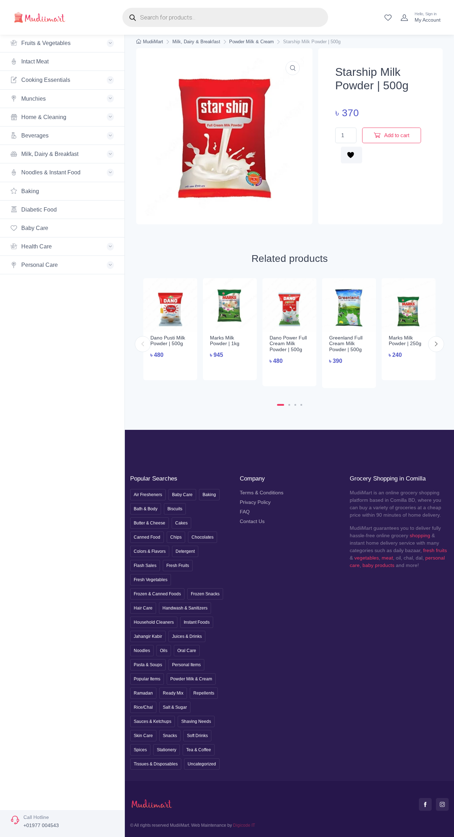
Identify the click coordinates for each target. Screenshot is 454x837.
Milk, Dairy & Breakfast (196, 41)
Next (436, 344)
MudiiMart (153, 41)
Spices (140, 749)
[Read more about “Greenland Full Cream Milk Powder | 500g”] (349, 375)
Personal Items (186, 664)
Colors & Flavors (150, 551)
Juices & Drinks (187, 636)
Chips (176, 537)
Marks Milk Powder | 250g (405, 341)
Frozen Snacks (205, 593)
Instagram (442, 804)
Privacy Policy (255, 502)
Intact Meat (34, 61)
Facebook (425, 804)
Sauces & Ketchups (152, 721)
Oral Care (186, 650)
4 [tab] (301, 405)
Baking (29, 191)
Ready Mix (173, 693)
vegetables (366, 558)
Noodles (142, 650)
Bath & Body (145, 508)
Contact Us (252, 521)
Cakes (181, 523)
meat (387, 558)
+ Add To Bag (170, 368)
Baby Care (34, 228)
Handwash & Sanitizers (184, 608)
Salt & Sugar (175, 707)
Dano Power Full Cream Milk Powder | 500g (288, 344)
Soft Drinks (197, 735)
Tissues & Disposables (156, 764)
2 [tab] (289, 405)
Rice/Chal (143, 707)
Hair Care (143, 608)
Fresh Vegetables (150, 579)
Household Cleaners (154, 622)
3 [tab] (295, 405)
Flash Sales (145, 565)
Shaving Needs (196, 721)
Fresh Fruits (177, 565)
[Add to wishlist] (351, 155)
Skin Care (143, 735)
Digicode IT (244, 825)
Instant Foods (197, 622)
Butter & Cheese (149, 523)
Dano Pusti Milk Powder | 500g (167, 341)
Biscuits (174, 508)
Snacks (170, 735)
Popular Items (147, 678)
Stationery (166, 749)
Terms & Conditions (261, 492)
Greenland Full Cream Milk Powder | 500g (345, 344)
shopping (420, 535)
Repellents (203, 693)
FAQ (245, 512)
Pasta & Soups (148, 664)
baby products (378, 565)
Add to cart (396, 135)
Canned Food (147, 537)
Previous (143, 344)
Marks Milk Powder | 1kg (224, 341)
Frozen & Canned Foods (157, 593)
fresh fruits (435, 550)
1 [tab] (280, 405)
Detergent (185, 551)
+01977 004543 (41, 825)
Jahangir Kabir (148, 636)
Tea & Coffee (198, 749)
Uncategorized (202, 764)
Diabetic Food (38, 210)
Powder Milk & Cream (251, 41)
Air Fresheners (148, 494)
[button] (293, 68)
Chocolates (203, 537)
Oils (163, 650)
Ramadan (143, 693)
